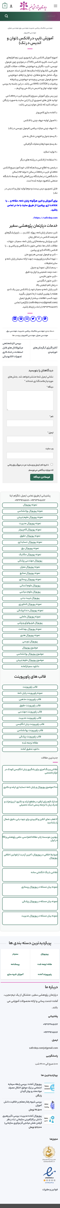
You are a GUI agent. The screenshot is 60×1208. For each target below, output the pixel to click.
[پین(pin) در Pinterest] (21, 319)
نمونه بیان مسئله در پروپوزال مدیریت (40, 916)
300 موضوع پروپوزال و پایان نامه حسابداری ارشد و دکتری (30, 788)
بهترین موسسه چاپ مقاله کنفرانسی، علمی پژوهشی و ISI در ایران (30, 839)
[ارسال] (6, 16)
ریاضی (37, 28)
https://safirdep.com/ (45, 218)
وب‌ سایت (49, 449)
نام (51, 417)
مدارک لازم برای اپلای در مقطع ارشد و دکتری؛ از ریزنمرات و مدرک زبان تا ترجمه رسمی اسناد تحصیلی (31, 803)
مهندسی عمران (13, 28)
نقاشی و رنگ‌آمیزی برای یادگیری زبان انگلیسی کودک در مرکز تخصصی (31, 771)
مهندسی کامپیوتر (30, 33)
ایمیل (50, 433)
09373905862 (50, 1025)
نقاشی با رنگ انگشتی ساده (44, 873)
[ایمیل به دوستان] (27, 319)
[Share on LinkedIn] (15, 319)
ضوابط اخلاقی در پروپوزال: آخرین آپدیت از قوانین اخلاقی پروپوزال (31, 856)
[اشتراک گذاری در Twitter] (33, 319)
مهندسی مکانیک (46, 28)
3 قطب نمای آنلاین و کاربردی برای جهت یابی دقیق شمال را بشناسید (31, 821)
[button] (56, 6)
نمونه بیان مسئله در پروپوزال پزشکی (40, 902)
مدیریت (31, 28)
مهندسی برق (23, 28)
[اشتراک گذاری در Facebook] (39, 319)
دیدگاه (50, 387)
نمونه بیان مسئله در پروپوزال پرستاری (39, 887)
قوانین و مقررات (50, 1190)
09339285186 (51, 1032)
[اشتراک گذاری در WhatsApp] (45, 319)
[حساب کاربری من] (11, 6)
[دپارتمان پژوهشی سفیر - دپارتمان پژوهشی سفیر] (33, 6)
